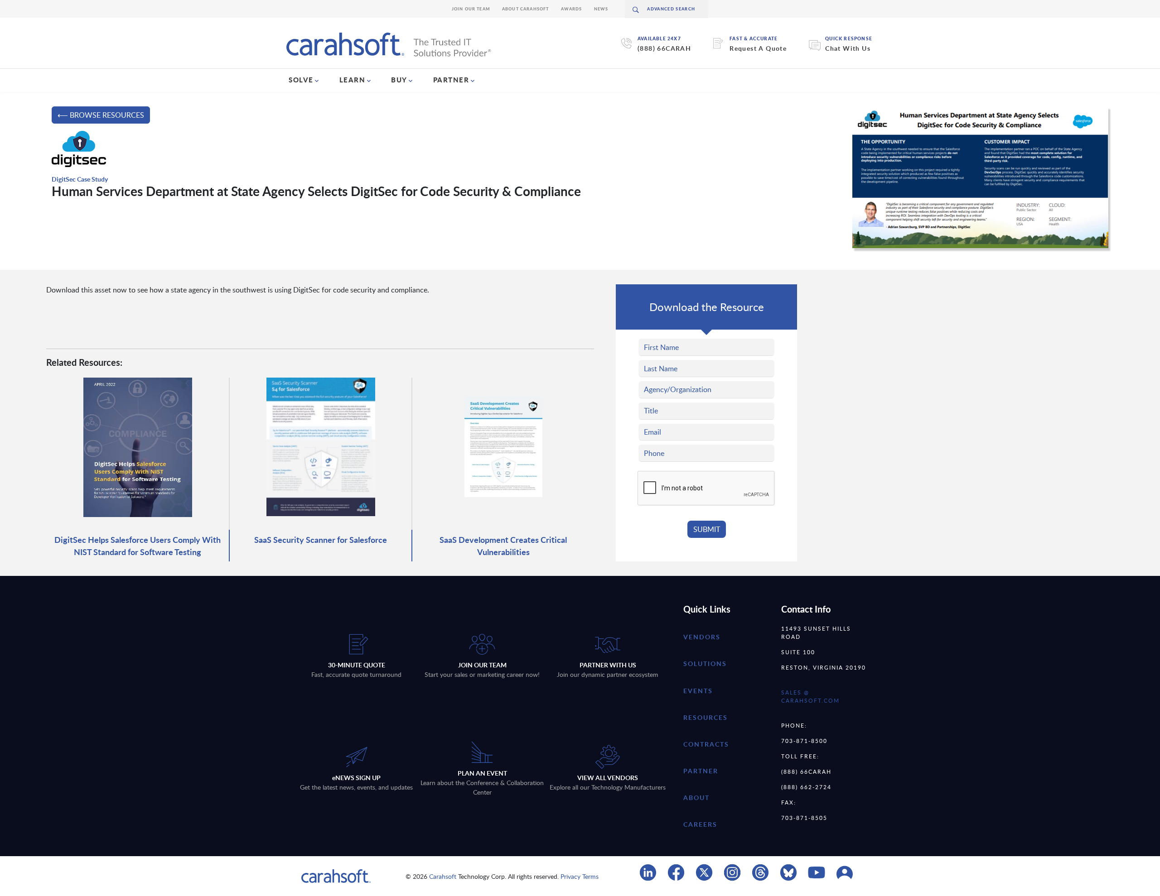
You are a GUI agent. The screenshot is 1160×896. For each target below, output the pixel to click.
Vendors (701, 636)
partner (700, 771)
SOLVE (301, 80)
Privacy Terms (580, 876)
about (696, 797)
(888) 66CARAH (664, 48)
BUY (399, 80)
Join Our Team (471, 9)
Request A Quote (758, 48)
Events (698, 690)
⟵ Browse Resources (101, 115)
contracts (706, 744)
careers (700, 824)
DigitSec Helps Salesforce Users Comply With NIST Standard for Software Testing (137, 545)
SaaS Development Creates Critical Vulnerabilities (503, 545)
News (601, 9)
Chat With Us (847, 48)
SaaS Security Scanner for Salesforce (320, 539)
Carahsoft (442, 876)
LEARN (352, 80)
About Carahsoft (525, 9)
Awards (571, 9)
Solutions (705, 663)
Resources (705, 717)
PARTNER (451, 80)
